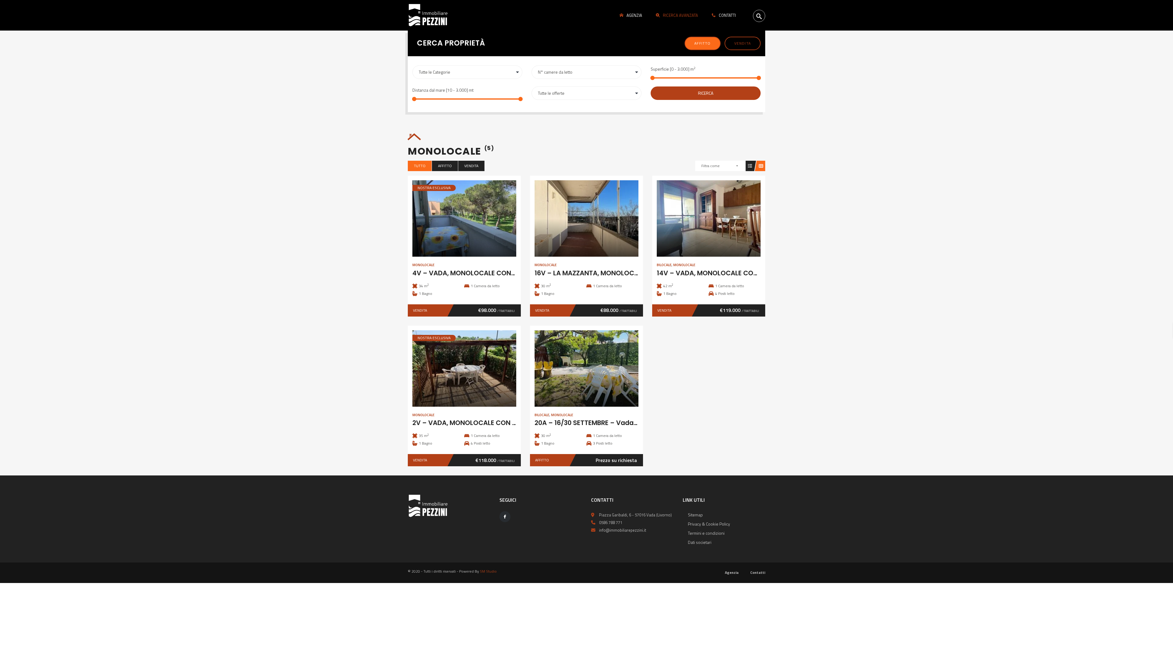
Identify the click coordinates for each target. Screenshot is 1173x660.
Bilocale (664, 265)
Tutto (420, 166)
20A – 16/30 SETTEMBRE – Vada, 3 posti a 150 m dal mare (624, 422)
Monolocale (423, 265)
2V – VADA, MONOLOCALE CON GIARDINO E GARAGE (494, 422)
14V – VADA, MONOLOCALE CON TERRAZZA (724, 273)
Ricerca (705, 93)
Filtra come (710, 166)
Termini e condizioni (706, 533)
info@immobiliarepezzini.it (622, 530)
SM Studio (488, 571)
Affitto (702, 43)
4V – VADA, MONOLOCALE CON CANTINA (476, 273)
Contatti (757, 572)
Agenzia (732, 572)
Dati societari (699, 542)
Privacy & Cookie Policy (709, 524)
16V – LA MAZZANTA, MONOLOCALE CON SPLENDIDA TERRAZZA (632, 273)
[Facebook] (504, 516)
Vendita (742, 43)
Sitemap (695, 515)
